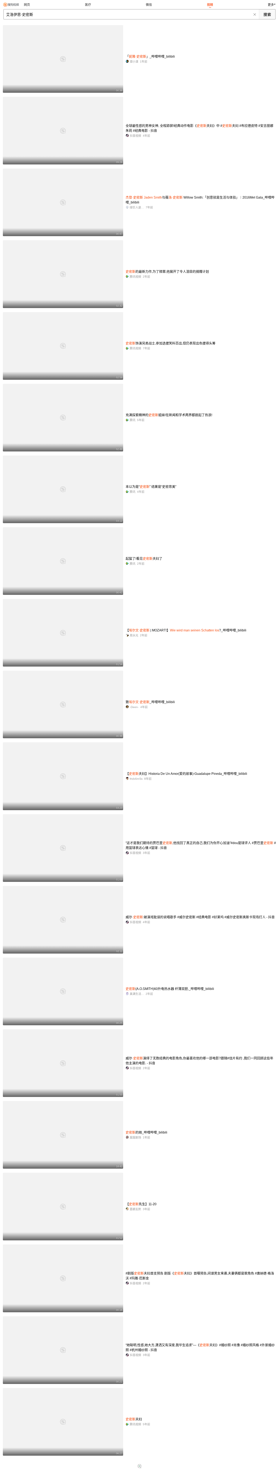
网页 (27, 4)
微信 (149, 4)
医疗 (88, 4)
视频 (210, 4)
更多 (271, 4)
